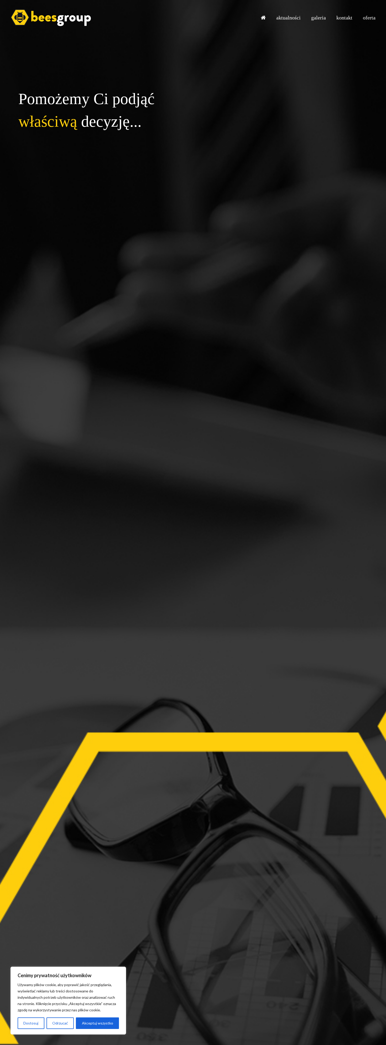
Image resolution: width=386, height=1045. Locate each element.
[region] (68, 1000)
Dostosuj (30, 1023)
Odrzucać (60, 1023)
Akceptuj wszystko (97, 1023)
